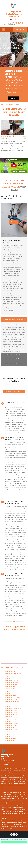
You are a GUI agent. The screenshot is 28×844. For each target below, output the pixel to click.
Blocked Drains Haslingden (11, 710)
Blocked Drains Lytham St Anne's (13, 708)
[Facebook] (11, 834)
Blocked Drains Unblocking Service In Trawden (12, 363)
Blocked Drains (4, 104)
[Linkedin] (16, 834)
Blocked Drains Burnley (10, 695)
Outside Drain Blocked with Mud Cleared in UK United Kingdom (13, 48)
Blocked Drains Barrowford (11, 731)
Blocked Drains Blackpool (11, 740)
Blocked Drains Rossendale (11, 682)
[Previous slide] (2, 49)
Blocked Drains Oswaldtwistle (12, 718)
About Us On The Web (9, 760)
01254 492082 (15, 22)
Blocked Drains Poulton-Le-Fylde (13, 673)
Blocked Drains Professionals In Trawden (14, 319)
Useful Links (7, 762)
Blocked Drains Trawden (11, 712)
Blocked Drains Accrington (11, 680)
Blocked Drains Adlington (11, 678)
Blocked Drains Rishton (10, 693)
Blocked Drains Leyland (10, 671)
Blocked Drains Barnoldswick (12, 677)
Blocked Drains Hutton (10, 705)
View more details (5, 154)
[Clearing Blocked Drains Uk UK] (3, 750)
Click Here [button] (25, 839)
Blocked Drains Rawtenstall (11, 735)
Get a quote (20, 29)
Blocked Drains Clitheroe (11, 684)
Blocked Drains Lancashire (12, 667)
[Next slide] (26, 49)
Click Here (13, 222)
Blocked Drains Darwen (10, 692)
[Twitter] (14, 834)
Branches (11, 104)
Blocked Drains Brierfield (11, 720)
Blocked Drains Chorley (10, 733)
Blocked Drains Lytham (10, 688)
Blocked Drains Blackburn (14, 391)
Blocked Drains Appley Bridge (12, 686)
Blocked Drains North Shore (12, 716)
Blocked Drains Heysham (11, 699)
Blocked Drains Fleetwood (11, 675)
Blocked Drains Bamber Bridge (12, 697)
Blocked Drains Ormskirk (11, 721)
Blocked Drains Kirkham (11, 736)
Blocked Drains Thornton (11, 703)
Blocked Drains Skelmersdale (12, 701)
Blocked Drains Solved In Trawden (12, 354)
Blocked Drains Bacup (10, 706)
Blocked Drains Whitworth (11, 723)
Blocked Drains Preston (10, 738)
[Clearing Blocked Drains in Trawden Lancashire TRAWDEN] (14, 5)
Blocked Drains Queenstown (12, 725)
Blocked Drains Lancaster (11, 729)
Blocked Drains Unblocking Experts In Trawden (13, 358)
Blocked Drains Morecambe (11, 714)
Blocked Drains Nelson (10, 690)
